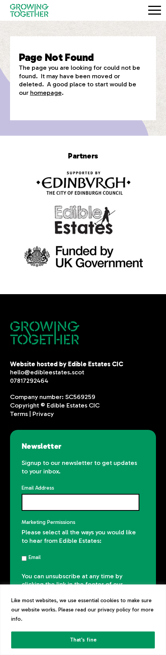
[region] (83, 619)
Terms (19, 414)
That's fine (83, 639)
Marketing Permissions (48, 522)
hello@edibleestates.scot (47, 372)
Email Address (38, 488)
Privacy (43, 414)
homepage (46, 92)
